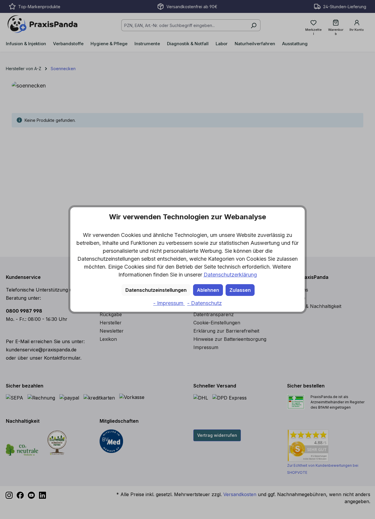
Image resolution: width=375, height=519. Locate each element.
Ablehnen (208, 290)
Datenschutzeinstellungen (156, 290)
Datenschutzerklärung (230, 275)
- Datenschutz (204, 303)
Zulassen (240, 290)
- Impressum (169, 303)
